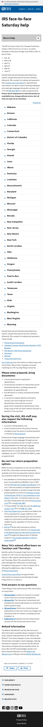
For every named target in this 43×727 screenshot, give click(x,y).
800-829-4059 (14, 91)
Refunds (7, 356)
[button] (30, 9)
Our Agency (10, 680)
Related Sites (11, 699)
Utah (9, 300)
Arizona (11, 113)
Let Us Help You (7, 362)
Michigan (11, 197)
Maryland (11, 191)
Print (26, 668)
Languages (9, 694)
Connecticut (13, 131)
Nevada (11, 215)
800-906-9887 (20, 503)
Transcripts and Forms (12, 358)
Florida (10, 143)
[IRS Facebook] (3, 707)
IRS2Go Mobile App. (33, 654)
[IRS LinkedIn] (16, 707)
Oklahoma (12, 258)
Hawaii (10, 155)
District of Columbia (17, 137)
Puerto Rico (13, 276)
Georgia (11, 149)
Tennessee (12, 288)
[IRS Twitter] (8, 707)
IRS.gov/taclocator (11, 571)
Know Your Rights (13, 685)
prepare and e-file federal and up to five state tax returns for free (22, 532)
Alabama (11, 107)
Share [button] (12, 668)
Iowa (9, 161)
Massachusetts (14, 185)
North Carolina (14, 246)
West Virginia (13, 318)
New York (12, 239)
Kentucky (12, 173)
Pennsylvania (13, 270)
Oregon (11, 264)
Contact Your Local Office (11, 574)
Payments (8, 353)
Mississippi (12, 209)
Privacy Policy (21, 720)
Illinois (10, 167)
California (12, 119)
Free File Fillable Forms (13, 511)
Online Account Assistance (14, 343)
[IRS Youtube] (20, 707)
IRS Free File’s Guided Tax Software (23, 485)
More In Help (9, 38)
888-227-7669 (27, 508)
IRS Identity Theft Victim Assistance (17, 351)
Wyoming (11, 324)
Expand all (37, 102)
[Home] (6, 8)
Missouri (11, 203)
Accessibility (21, 723)
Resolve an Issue (12, 689)
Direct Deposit (19, 434)
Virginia (11, 306)
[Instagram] (12, 707)
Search (22, 9)
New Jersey (13, 227)
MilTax (6, 527)
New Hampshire (15, 221)
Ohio (9, 251)
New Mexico (13, 233)
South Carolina (14, 282)
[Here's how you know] (21, 3)
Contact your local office (14, 83)
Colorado (11, 125)
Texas (10, 294)
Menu (38, 9)
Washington (13, 312)
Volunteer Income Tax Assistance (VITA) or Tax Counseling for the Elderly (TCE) (22, 495)
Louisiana (12, 179)
